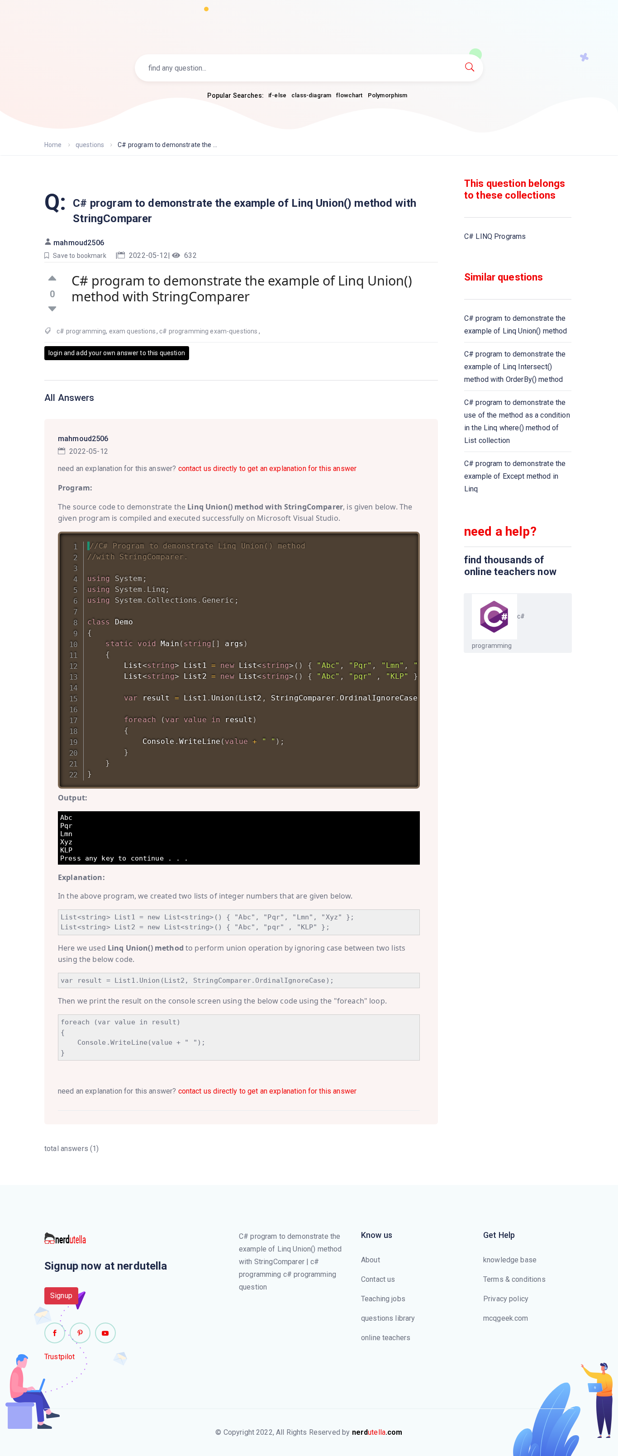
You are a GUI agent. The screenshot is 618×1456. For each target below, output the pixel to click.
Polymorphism (388, 95)
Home (53, 144)
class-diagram (311, 95)
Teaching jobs (383, 1298)
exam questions (132, 331)
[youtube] (105, 1333)
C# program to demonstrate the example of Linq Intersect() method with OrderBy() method (515, 367)
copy (401, 540)
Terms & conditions (514, 1279)
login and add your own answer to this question (116, 353)
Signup (61, 1295)
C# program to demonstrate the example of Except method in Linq (515, 476)
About (370, 1260)
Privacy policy (505, 1298)
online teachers (385, 1337)
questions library (388, 1318)
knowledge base (510, 1260)
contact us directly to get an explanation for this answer (267, 468)
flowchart (349, 95)
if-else (277, 95)
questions (90, 144)
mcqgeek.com (505, 1318)
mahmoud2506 (78, 242)
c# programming (81, 331)
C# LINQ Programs (495, 236)
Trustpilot (59, 1356)
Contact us (378, 1279)
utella (377, 1432)
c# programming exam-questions (208, 331)
